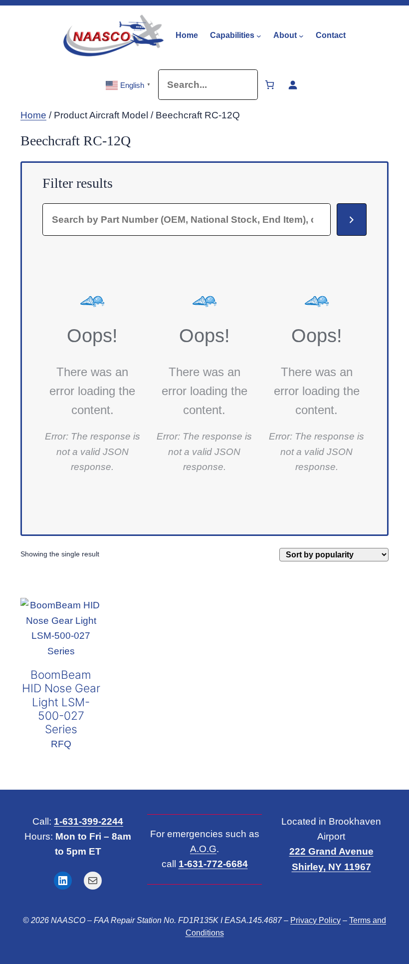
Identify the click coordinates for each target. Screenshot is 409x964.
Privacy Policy (315, 920)
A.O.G (203, 849)
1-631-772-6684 (213, 864)
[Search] (352, 219)
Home (33, 115)
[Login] (292, 84)
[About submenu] (301, 35)
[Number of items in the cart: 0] (269, 84)
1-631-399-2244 (88, 821)
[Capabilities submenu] (258, 35)
